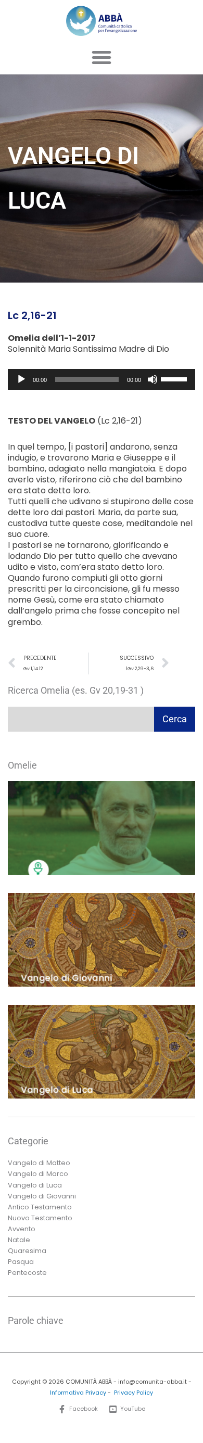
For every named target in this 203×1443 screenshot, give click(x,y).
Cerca (174, 718)
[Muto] (152, 379)
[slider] (175, 378)
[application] (101, 379)
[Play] (21, 379)
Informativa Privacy (78, 1393)
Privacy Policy (133, 1393)
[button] (101, 57)
